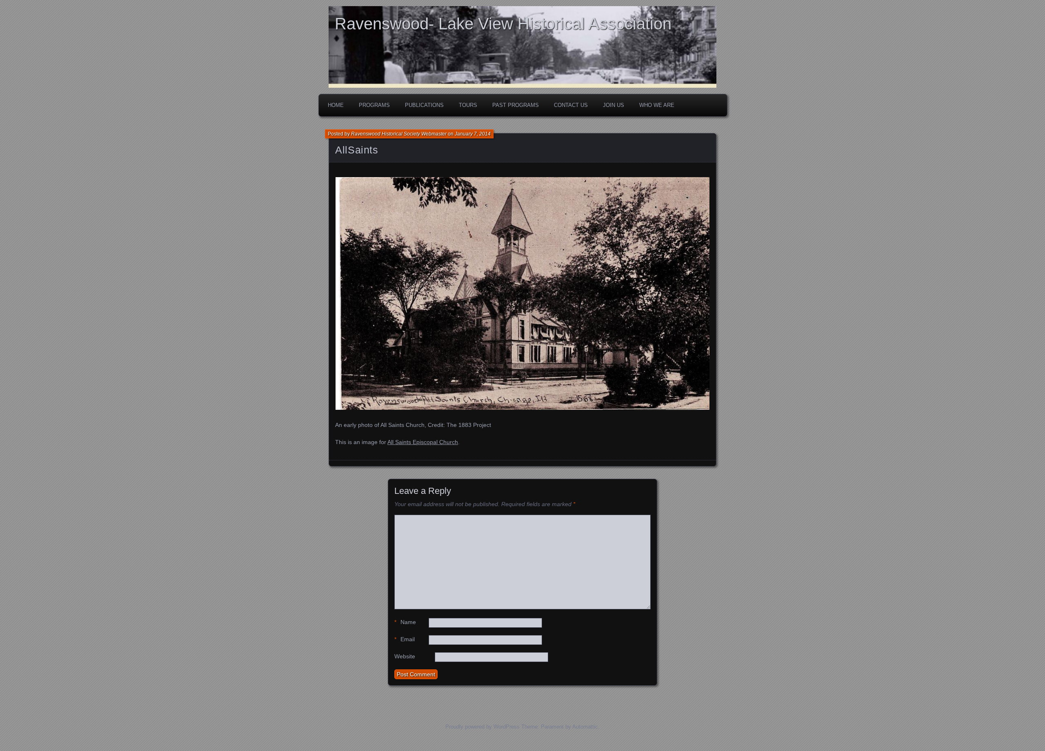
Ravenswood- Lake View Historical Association (503, 24)
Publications (424, 105)
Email (404, 639)
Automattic (585, 727)
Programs (374, 105)
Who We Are (656, 105)
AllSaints (356, 150)
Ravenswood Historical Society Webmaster (399, 134)
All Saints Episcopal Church (422, 442)
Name (405, 622)
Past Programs (515, 105)
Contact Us (571, 105)
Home (336, 105)
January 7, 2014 (473, 134)
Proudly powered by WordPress (482, 727)
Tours (468, 105)
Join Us (613, 105)
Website (404, 656)
